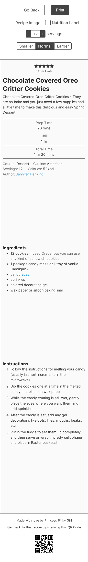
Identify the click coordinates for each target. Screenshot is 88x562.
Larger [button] (63, 46)
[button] (36, 66)
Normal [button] (45, 46)
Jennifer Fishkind (30, 174)
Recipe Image (27, 22)
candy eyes (20, 274)
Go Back (32, 10)
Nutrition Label (65, 22)
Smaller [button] (26, 46)
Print (60, 10)
